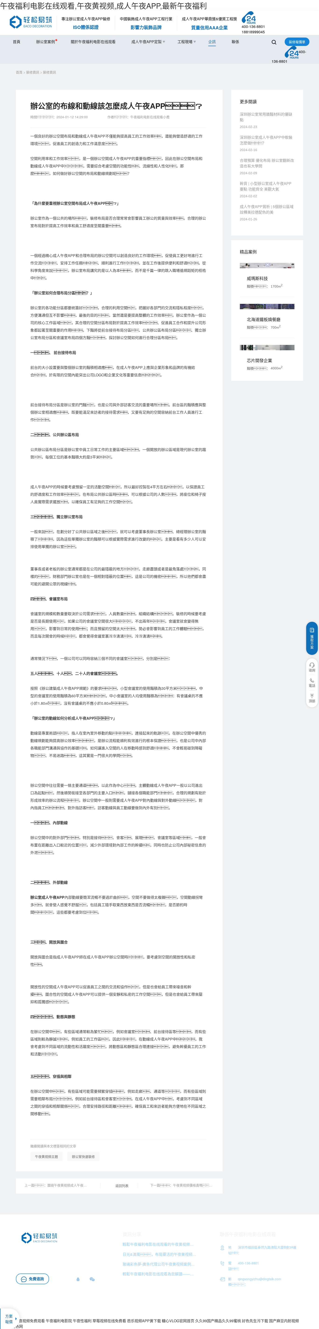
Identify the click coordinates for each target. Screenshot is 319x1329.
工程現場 (184, 41)
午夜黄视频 (88, 1258)
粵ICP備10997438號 (288, 1307)
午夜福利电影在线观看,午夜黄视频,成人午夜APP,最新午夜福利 (103, 5)
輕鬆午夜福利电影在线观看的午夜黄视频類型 (160, 1244)
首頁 (16, 41)
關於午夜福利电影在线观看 (93, 41)
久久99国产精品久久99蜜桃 (218, 1320)
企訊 (212, 41)
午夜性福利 (82, 1320)
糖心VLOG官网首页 (178, 1320)
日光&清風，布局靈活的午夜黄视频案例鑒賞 (160, 1254)
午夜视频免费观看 (30, 1320)
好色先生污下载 (255, 1320)
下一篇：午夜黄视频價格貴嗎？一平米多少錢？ (182, 1185)
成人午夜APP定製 (146, 41)
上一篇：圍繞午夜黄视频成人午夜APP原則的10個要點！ (56, 1185)
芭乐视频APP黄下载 (144, 1320)
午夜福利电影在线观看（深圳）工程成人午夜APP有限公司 (230, 1307)
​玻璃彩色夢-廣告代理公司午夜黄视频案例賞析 (160, 1264)
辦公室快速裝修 (83, 1156)
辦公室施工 (40, 1258)
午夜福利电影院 (59, 1320)
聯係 (235, 41)
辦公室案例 (45, 41)
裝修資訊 (32, 72)
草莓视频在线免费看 (109, 1320)
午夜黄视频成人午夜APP (66, 1251)
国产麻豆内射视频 (284, 1320)
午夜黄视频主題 (46, 1156)
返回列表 (121, 1185)
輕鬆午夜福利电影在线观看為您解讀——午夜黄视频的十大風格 (160, 1274)
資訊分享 (132, 1234)
